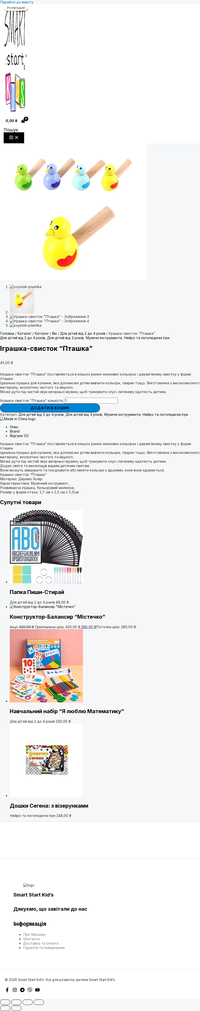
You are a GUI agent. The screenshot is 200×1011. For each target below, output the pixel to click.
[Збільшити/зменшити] (5, 1002)
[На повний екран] (16, 1002)
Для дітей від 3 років (65, 338)
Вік (54, 333)
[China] (18, 419)
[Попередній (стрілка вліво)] (5, 1008)
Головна (7, 333)
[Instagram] (14, 991)
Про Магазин (34, 934)
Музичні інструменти (104, 338)
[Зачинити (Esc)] (39, 1002)
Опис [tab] (14, 427)
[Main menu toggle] (14, 137)
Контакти (31, 939)
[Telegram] (22, 991)
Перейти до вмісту (16, 2)
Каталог (24, 333)
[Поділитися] (27, 1002)
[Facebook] (7, 991)
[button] (11, 129)
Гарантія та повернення (44, 948)
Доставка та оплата (41, 943)
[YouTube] (37, 991)
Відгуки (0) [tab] (19, 436)
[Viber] (30, 991)
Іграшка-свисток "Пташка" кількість (31, 400)
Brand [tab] (15, 431)
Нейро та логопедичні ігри (147, 338)
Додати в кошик (50, 408)
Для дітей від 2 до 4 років (82, 333)
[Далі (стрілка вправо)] (16, 1008)
